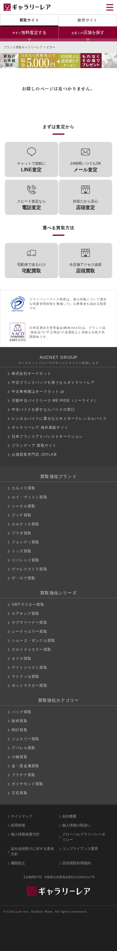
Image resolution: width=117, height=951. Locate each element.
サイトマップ (21, 816)
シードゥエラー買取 (29, 631)
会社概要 (69, 816)
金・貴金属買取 (25, 766)
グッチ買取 (22, 515)
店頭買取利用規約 (76, 863)
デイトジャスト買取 (29, 667)
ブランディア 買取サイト (34, 445)
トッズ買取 (22, 551)
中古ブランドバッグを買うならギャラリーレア (53, 382)
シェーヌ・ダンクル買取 (33, 640)
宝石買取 (20, 793)
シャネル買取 (23, 506)
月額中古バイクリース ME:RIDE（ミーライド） (55, 400)
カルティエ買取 (25, 524)
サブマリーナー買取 (29, 622)
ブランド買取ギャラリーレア (23, 47)
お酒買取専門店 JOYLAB (34, 454)
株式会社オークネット (31, 373)
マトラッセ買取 (25, 676)
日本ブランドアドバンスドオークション (47, 436)
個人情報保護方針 (25, 834)
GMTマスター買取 (28, 604)
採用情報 (18, 825)
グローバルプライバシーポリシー (83, 837)
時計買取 (20, 730)
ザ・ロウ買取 (23, 578)
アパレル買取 (23, 748)
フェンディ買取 (25, 542)
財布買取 (20, 721)
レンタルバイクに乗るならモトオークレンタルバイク (59, 418)
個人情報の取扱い (76, 825)
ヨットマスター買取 (29, 685)
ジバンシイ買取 (25, 560)
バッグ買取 (22, 712)
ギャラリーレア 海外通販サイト (40, 427)
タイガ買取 (22, 658)
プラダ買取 (22, 533)
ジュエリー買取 (25, 739)
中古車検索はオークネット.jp (38, 391)
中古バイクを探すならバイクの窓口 (43, 409)
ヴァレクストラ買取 (29, 569)
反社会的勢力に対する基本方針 (32, 851)
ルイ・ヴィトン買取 (29, 497)
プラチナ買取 (23, 775)
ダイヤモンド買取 (28, 784)
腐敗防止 (18, 863)
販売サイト (88, 20)
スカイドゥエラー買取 (31, 649)
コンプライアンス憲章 (80, 849)
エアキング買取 (25, 613)
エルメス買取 (23, 488)
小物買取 (20, 757)
